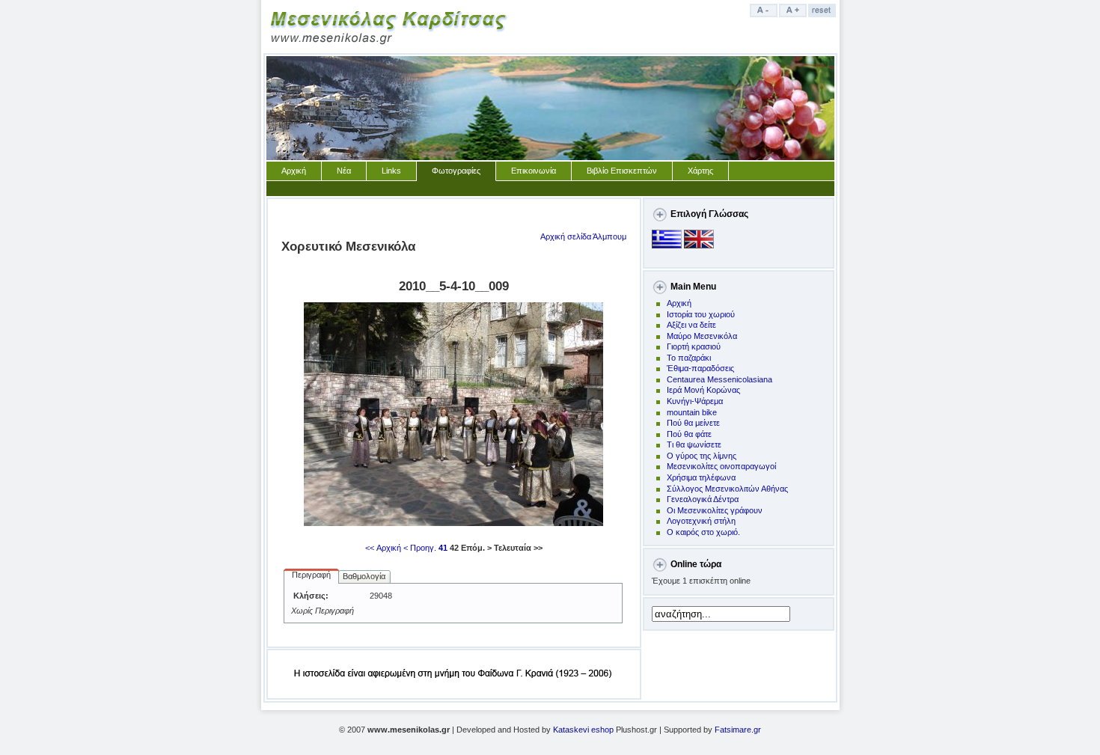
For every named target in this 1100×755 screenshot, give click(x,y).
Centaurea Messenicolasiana (719, 379)
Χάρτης (700, 170)
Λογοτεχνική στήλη (701, 520)
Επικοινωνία (533, 170)
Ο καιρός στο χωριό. (703, 532)
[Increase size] (793, 14)
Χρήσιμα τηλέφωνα (701, 477)
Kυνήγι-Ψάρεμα (695, 401)
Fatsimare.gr (738, 729)
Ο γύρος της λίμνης (701, 455)
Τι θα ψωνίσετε (694, 444)
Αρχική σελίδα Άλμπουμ (583, 236)
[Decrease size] (764, 14)
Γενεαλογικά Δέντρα (703, 499)
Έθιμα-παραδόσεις (700, 368)
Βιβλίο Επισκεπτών (622, 170)
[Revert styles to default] (822, 14)
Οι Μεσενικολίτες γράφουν (715, 510)
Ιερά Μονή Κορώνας (703, 389)
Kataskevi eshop (583, 729)
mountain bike (692, 412)
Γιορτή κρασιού (694, 346)
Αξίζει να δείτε (691, 324)
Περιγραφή (311, 574)
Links (391, 170)
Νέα (344, 170)
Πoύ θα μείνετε (693, 422)
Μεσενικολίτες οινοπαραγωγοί (721, 466)
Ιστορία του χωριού (701, 314)
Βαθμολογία (364, 576)
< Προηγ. (419, 547)
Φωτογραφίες (456, 170)
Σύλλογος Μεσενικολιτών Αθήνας (727, 488)
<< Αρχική (383, 547)
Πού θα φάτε (689, 434)
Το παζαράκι (689, 357)
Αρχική (293, 170)
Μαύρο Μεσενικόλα (702, 335)
